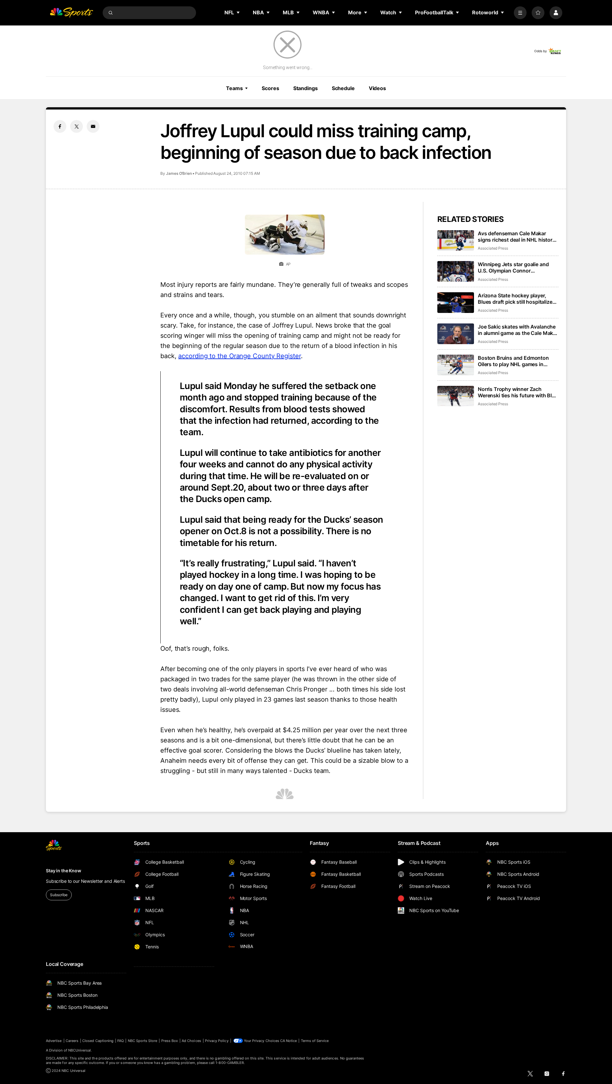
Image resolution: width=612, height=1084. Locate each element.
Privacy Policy (217, 1040)
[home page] (71, 13)
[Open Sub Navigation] (238, 12)
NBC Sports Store (142, 1040)
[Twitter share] (76, 126)
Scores (270, 88)
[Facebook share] (60, 126)
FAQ (120, 1040)
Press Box (169, 1040)
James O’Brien (179, 173)
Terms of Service (315, 1040)
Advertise (54, 1040)
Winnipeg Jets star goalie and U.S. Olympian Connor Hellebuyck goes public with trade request (513, 267)
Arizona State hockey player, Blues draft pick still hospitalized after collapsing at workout (516, 298)
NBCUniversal (79, 1050)
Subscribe (59, 894)
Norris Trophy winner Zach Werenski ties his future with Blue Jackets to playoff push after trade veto (518, 392)
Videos (377, 88)
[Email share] (93, 126)
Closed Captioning (97, 1040)
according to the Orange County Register (239, 356)
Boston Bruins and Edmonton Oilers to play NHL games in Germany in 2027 (513, 361)
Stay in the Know (63, 870)
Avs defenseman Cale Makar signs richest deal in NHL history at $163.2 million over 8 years (516, 236)
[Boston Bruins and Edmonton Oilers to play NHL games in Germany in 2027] (455, 365)
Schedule (343, 88)
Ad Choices (191, 1040)
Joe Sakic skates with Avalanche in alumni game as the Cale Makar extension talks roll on (518, 329)
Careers (72, 1040)
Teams (234, 88)
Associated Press (493, 248)
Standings (305, 88)
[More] (520, 12)
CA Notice (288, 1040)
